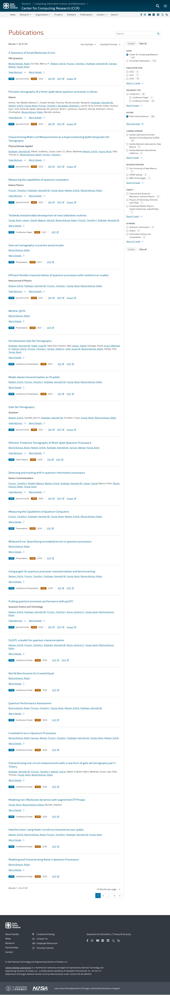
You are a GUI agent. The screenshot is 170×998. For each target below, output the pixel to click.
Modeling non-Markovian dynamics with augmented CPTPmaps (46, 799)
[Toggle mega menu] (165, 6)
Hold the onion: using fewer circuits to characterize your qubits (46, 829)
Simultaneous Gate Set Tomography (30, 340)
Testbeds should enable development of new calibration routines (47, 215)
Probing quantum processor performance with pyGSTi (40, 601)
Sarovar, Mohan (78, 447)
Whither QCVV (16, 310)
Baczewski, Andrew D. (68, 105)
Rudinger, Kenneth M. (97, 63)
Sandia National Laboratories (18, 967)
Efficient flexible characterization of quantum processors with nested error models (58, 275)
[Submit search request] (158, 33)
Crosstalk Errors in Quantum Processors (32, 733)
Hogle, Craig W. (38, 345)
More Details (35, 72)
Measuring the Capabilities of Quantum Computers (38, 511)
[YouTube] (149, 14)
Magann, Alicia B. (46, 220)
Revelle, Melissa (36, 483)
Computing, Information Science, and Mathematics (60, 3)
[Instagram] (145, 14)
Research (26, 3)
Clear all (143, 43)
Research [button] (24, 14)
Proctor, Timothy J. (76, 63)
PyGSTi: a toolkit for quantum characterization (36, 640)
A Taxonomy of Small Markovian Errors (31, 52)
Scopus (70, 78)
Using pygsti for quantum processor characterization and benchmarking (51, 571)
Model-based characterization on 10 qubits (34, 377)
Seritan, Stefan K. (55, 349)
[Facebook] (141, 14)
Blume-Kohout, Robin (19, 63)
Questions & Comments (98, 934)
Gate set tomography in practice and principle (36, 245)
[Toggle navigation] (5, 15)
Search (114, 14)
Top (162, 994)
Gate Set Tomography (21, 407)
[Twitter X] (163, 14)
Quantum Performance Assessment (30, 703)
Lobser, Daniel (29, 220)
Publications (86, 14)
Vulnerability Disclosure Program (105, 988)
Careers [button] (101, 14)
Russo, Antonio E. (75, 612)
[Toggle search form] (157, 6)
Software (71, 14)
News (13, 14)
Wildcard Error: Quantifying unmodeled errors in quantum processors (50, 541)
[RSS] (167, 14)
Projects (58, 14)
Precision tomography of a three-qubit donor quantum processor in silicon (52, 91)
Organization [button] (41, 14)
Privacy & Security (122, 934)
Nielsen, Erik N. (58, 63)
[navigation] (88, 44)
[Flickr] (154, 14)
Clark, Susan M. (72, 349)
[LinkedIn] (158, 14)
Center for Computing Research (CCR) (50, 8)
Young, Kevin (23, 66)
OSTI (59, 78)
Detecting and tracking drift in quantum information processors (46, 472)
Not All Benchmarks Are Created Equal (31, 673)
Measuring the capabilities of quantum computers (38, 179)
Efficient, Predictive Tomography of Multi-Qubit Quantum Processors (49, 442)
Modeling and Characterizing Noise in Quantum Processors (43, 859)
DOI (50, 78)
